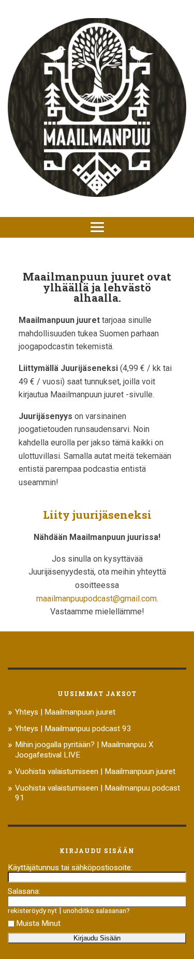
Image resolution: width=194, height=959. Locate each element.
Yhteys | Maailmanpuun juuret (65, 712)
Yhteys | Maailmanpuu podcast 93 (73, 728)
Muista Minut (38, 923)
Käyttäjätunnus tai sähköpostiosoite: (70, 867)
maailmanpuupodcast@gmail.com (96, 599)
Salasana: (24, 891)
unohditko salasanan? (96, 910)
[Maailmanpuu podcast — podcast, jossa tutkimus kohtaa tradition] (97, 108)
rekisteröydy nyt (32, 910)
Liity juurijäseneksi (97, 514)
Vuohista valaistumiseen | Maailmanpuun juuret (95, 771)
